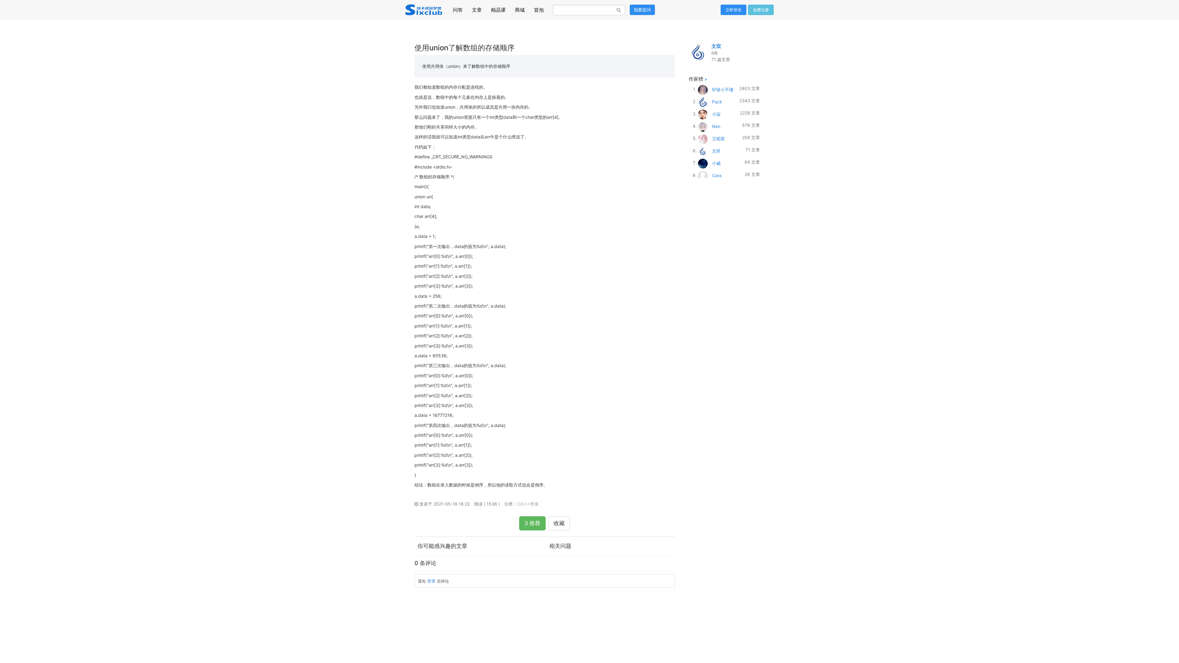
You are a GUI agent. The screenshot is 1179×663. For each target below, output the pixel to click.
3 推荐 (532, 523)
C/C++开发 (528, 503)
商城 (520, 8)
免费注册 (761, 10)
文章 (477, 8)
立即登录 (733, 10)
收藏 (559, 523)
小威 (716, 162)
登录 (431, 581)
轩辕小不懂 (722, 89)
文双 (716, 46)
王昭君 (718, 138)
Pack (717, 101)
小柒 (716, 113)
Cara (717, 175)
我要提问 (642, 9)
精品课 (498, 8)
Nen (716, 126)
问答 (458, 8)
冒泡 (539, 8)
